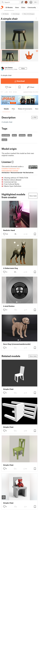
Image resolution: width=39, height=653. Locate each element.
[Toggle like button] (4, 234)
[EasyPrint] (22, 2)
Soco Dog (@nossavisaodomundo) (17, 344)
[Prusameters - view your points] (26, 2)
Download (21, 81)
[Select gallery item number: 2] (18, 226)
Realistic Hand (9, 230)
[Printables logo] (2, 7)
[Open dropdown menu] (36, 18)
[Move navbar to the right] (37, 7)
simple (4, 140)
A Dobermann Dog (10, 268)
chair (30, 135)
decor (14, 135)
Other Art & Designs (29, 14)
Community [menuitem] (32, 7)
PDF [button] (35, 117)
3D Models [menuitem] (9, 7)
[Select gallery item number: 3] (20, 226)
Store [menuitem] (17, 7)
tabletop (22, 135)
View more (33, 196)
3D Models (6, 14)
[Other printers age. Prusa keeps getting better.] (19, 100)
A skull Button (8, 306)
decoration (5, 135)
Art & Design (16, 14)
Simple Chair (8, 389)
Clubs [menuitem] (23, 7)
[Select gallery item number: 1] (17, 226)
